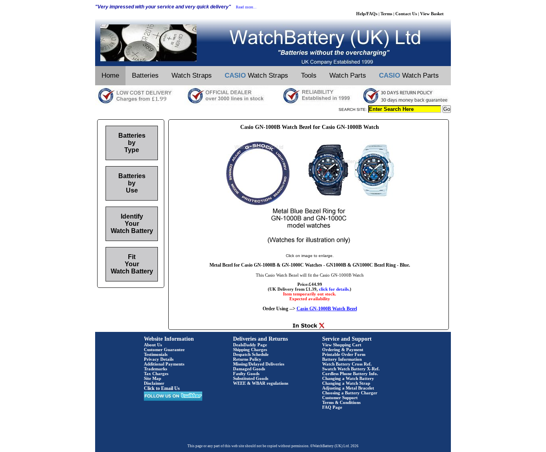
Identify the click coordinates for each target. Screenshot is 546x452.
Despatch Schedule (251, 354)
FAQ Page (332, 407)
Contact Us (406, 13)
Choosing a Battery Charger (349, 392)
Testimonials (155, 354)
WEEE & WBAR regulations (260, 383)
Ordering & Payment (342, 349)
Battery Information (342, 359)
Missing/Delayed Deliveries (258, 364)
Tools (309, 75)
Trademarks (155, 368)
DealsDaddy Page (250, 344)
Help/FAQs (366, 13)
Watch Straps (191, 75)
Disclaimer (154, 383)
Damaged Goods (249, 368)
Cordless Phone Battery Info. (350, 373)
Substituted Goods (250, 378)
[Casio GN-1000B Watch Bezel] (310, 247)
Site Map (152, 378)
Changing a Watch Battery (348, 378)
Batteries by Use (131, 183)
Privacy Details (158, 359)
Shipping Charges (250, 349)
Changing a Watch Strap (346, 383)
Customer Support (340, 397)
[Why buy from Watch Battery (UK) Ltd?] (273, 103)
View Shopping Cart (341, 344)
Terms (386, 13)
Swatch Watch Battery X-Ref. (351, 368)
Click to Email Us (162, 388)
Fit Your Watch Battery (132, 264)
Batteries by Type (131, 142)
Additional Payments (164, 364)
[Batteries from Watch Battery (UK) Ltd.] (273, 64)
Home (110, 75)
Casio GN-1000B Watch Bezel (327, 308)
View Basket (432, 13)
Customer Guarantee (164, 349)
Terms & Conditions (341, 402)
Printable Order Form (343, 354)
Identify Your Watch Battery (132, 223)
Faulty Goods (246, 373)
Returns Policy (247, 359)
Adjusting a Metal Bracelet (348, 388)
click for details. (334, 289)
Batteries (145, 75)
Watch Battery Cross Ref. (347, 364)
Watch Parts (347, 75)
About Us (153, 344)
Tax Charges (156, 373)
